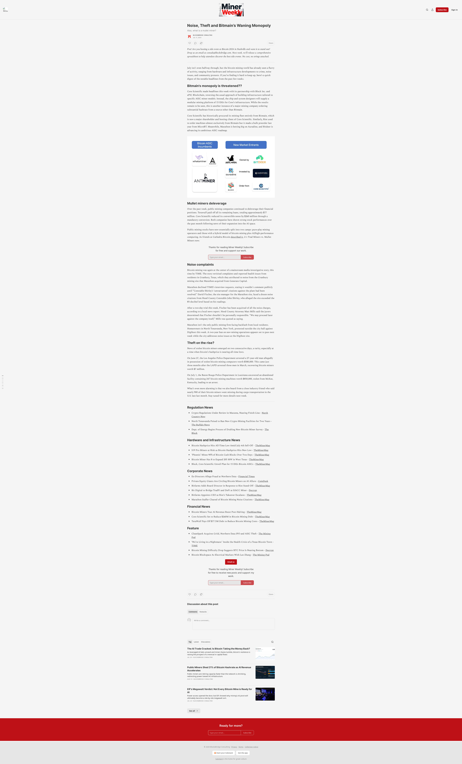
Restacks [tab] (203, 612)
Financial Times (246, 476)
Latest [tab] (196, 642)
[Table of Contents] (2, 382)
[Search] (427, 9)
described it (237, 237)
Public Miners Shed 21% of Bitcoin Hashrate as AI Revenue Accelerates (219, 669)
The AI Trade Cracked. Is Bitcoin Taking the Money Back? (218, 648)
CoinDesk (263, 481)
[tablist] (197, 611)
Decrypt (253, 490)
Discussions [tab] (205, 642)
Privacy (234, 747)
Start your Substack (224, 753)
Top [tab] (190, 642)
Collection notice (251, 747)
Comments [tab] (193, 612)
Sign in (454, 10)
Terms (240, 747)
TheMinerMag (262, 445)
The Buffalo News (201, 425)
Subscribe (442, 10)
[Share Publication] (432, 9)
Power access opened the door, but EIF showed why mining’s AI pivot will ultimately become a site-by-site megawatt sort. (217, 696)
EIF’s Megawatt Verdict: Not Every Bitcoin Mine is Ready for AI (219, 691)
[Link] (184, 86)
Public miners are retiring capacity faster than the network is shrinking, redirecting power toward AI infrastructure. (216, 675)
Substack (219, 759)
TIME (195, 546)
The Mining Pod (261, 555)
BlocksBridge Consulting (202, 35)
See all (192, 711)
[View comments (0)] (195, 43)
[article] (231, 654)
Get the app (243, 753)
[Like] (189, 43)
